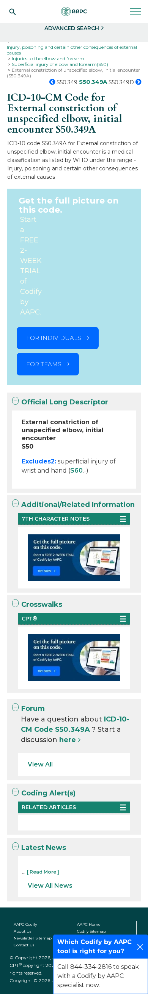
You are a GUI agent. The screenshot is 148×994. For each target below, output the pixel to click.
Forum (33, 708)
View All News (50, 885)
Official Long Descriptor (64, 402)
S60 (76, 470)
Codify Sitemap (91, 931)
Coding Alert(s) (48, 793)
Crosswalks (41, 604)
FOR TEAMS (43, 364)
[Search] (12, 11)
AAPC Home (89, 924)
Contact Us (24, 945)
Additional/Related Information (78, 504)
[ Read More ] (43, 872)
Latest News (43, 847)
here (67, 740)
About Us (22, 931)
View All (40, 764)
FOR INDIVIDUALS (53, 337)
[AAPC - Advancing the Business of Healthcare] (74, 11)
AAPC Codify (25, 924)
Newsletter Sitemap (33, 938)
